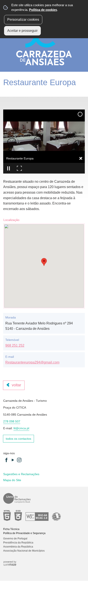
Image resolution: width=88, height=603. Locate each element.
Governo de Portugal (15, 538)
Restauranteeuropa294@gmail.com (32, 362)
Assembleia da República (18, 546)
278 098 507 (11, 421)
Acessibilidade (42, 515)
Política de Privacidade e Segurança (24, 533)
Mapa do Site (12, 480)
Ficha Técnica (11, 529)
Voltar (16, 385)
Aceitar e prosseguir (22, 30)
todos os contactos (18, 438)
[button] (44, 262)
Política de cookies (43, 10)
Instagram (19, 460)
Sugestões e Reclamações (21, 474)
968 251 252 (14, 345)
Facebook (6, 460)
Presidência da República (18, 542)
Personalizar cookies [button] (23, 19)
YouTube (13, 460)
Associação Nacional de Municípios (24, 550)
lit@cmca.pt (21, 428)
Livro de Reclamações (42, 498)
